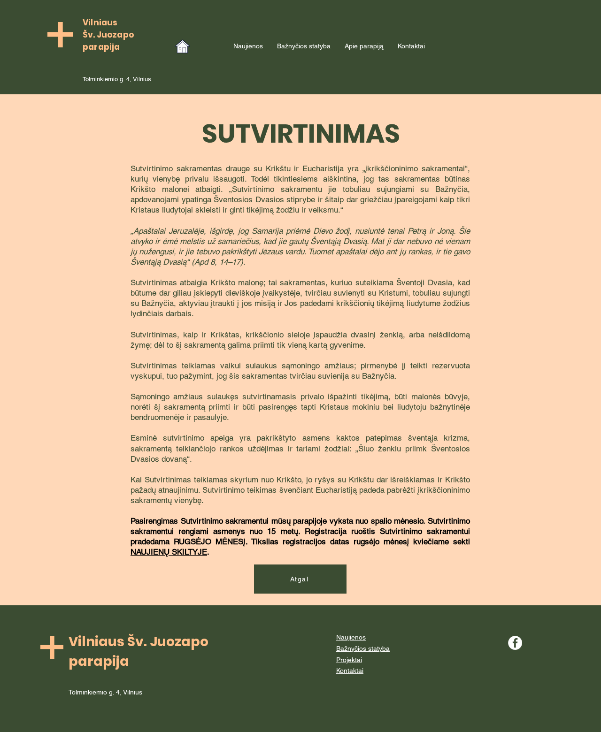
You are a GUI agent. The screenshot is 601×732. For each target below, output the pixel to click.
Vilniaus (100, 22)
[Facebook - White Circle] (515, 643)
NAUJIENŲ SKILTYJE (169, 552)
